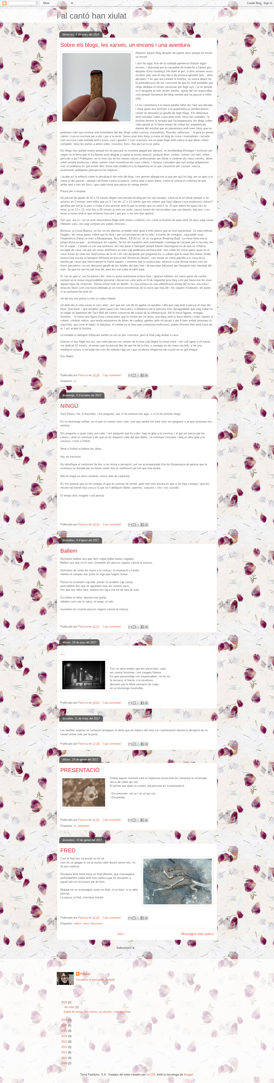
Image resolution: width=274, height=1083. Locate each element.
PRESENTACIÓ (80, 770)
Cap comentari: (113, 375)
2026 (64, 1002)
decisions (97, 923)
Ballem (68, 551)
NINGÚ (69, 406)
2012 (64, 1047)
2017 (64, 1025)
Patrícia (85, 973)
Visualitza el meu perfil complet (95, 979)
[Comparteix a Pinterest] (146, 375)
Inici (121, 934)
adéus (77, 923)
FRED (68, 850)
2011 (64, 1052)
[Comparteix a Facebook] (142, 375)
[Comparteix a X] (138, 375)
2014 (64, 1036)
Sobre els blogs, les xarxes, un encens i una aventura (125, 45)
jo (75, 381)
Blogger (188, 1074)
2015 (64, 1030)
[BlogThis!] (134, 375)
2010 (64, 1057)
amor (86, 923)
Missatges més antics (197, 934)
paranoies (84, 825)
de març (70, 1007)
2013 (64, 1041)
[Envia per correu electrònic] (130, 375)
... (62, 653)
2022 (64, 1019)
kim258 (150, 1074)
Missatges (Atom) (147, 947)
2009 (64, 1063)
